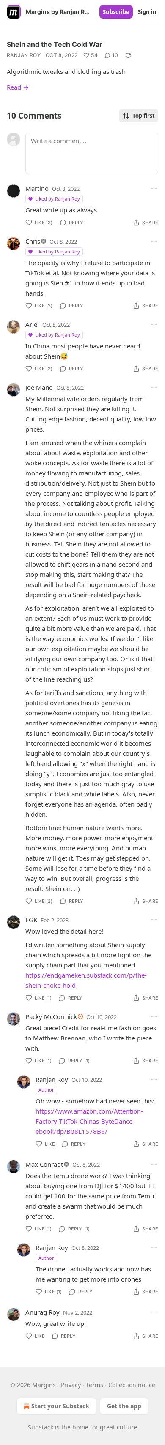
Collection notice (131, 1385)
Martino (37, 188)
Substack (40, 1427)
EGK (31, 919)
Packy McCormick (51, 1016)
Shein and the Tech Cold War (54, 44)
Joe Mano (39, 387)
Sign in (147, 12)
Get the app (124, 1406)
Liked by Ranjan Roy (57, 199)
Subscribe (116, 12)
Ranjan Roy (24, 55)
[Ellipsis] (154, 188)
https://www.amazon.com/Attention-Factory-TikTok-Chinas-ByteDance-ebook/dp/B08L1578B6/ (89, 1121)
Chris (32, 241)
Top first (143, 116)
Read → (18, 87)
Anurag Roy (42, 1312)
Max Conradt (44, 1164)
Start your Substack (60, 1406)
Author (46, 1089)
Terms (94, 1385)
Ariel (32, 324)
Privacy (71, 1385)
